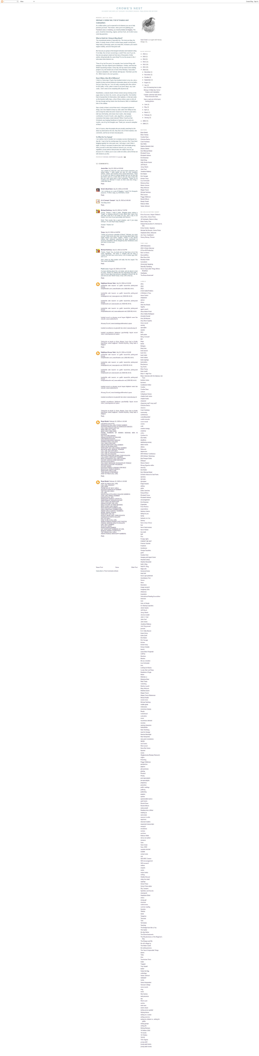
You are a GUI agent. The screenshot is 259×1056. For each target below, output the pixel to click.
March (146, 112)
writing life (143, 1026)
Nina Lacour (144, 194)
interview (143, 598)
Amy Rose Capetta (146, 321)
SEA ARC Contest (146, 858)
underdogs (144, 973)
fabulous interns (145, 511)
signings (143, 881)
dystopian (143, 481)
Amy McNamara (145, 318)
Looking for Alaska (146, 667)
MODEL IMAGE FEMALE (108, 512)
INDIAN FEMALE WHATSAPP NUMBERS (113, 533)
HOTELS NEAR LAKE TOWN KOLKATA (113, 515)
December (147, 72)
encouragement (145, 500)
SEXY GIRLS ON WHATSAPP (110, 502)
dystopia (143, 479)
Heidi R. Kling (145, 566)
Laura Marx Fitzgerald (147, 651)
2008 (144, 123)
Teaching (143, 925)
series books (144, 872)
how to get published (147, 575)
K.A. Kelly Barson (146, 631)
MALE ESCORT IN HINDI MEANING (112, 505)
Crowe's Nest (129, 8)
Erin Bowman (144, 158)
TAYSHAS (144, 923)
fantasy (143, 520)
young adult (144, 1042)
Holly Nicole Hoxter (146, 162)
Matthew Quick (145, 690)
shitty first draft (145, 879)
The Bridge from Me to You (148, 927)
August (146, 82)
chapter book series (146, 396)
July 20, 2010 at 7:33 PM (119, 210)
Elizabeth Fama (145, 153)
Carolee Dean (145, 137)
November (147, 74)
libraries (143, 658)
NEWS (143, 741)
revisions (143, 833)
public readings (145, 787)
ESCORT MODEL (106, 466)
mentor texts (144, 700)
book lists (143, 353)
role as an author (145, 838)
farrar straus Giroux (146, 523)
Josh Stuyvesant (146, 626)
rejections (143, 819)
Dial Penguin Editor (146, 458)
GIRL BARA (104, 486)
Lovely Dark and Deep (147, 670)
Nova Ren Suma (145, 748)
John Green (144, 621)
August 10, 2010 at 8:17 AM (117, 269)
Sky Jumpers (144, 888)
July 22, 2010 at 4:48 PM (112, 232)
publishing (143, 792)
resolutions (144, 828)
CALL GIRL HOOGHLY (107, 485)
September (147, 80)
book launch (144, 350)
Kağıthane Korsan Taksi (108, 283)
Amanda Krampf (145, 316)
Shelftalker (144, 273)
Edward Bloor (144, 493)
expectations (144, 509)
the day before (145, 932)
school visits (144, 854)
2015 (144, 56)
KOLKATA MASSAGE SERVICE (110, 440)
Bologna (143, 346)
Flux (142, 536)
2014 (144, 59)
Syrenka (143, 909)
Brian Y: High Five (146, 373)
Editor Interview (145, 490)
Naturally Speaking (146, 266)
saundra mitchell (145, 849)
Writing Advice (145, 1012)
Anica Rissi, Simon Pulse (148, 217)
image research (145, 587)
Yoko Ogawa (144, 1039)
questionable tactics (146, 799)
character (143, 401)
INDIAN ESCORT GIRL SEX (109, 503)
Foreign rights (145, 539)
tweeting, (110, 30)
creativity (143, 431)
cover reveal (144, 421)
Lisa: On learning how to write (152, 87)
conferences (144, 414)
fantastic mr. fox (145, 518)
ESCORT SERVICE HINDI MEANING (112, 460)
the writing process (146, 948)
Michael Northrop (106, 210)
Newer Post (99, 567)
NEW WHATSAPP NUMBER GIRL (111, 508)
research (143, 826)
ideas (142, 582)
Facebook (99, 30)
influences (144, 592)
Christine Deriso (145, 139)
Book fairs (144, 348)
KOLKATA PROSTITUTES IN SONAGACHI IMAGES (116, 426)
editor (142, 488)
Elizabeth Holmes (146, 155)
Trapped (143, 964)
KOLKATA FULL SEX (107, 497)
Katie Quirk (144, 635)
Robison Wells (145, 204)
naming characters (146, 725)
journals (143, 628)
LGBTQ (143, 654)
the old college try (146, 943)
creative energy (145, 428)
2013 (144, 62)
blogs (142, 341)
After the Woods (145, 304)
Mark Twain (144, 681)
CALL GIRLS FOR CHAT (108, 443)
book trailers (144, 357)
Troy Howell (144, 966)
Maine (142, 674)
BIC (142, 339)
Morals (143, 711)
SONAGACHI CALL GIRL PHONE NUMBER (114, 425)
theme (142, 952)
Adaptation (144, 297)
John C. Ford (144, 617)
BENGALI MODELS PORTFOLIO (111, 530)
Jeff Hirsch (144, 164)
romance (143, 840)
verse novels (144, 987)
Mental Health (145, 697)
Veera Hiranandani (146, 982)
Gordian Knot (144, 555)
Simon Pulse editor (146, 886)
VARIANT (143, 978)
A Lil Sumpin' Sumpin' (108, 200)
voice (142, 991)
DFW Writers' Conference (148, 454)
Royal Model (105, 421)
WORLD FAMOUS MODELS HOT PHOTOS (114, 521)
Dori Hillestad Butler (146, 151)
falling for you (145, 513)
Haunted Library (145, 559)
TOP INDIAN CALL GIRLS (109, 532)
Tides (142, 955)
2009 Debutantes (146, 246)
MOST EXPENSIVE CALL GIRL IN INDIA (113, 458)
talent (142, 914)
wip (142, 998)
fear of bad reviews (146, 527)
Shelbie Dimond (145, 877)
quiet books (144, 801)
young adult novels (146, 1046)
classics (143, 408)
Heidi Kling (144, 160)
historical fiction (145, 571)
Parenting (143, 759)
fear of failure (144, 529)
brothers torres (145, 380)
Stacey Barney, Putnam (148, 237)
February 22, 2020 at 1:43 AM (118, 481)
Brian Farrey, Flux (146, 221)
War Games (144, 994)
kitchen (143, 642)
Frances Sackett (145, 543)
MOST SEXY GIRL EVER (108, 431)
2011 (144, 67)
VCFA (142, 980)
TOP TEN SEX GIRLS (107, 491)
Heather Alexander (146, 562)
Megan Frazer (145, 190)
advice (142, 300)
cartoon (143, 391)
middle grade (144, 704)
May (145, 107)
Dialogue (143, 460)
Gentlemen (144, 548)
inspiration (144, 594)
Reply (102, 183)
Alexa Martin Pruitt (146, 311)
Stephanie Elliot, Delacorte (148, 232)
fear (142, 525)
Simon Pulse (144, 884)
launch (142, 649)
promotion (143, 785)
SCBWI (143, 851)
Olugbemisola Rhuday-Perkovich (150, 755)
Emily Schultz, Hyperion (148, 228)
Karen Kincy (144, 633)
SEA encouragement (147, 861)
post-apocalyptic (145, 778)
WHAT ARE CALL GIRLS (108, 429)
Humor (142, 580)
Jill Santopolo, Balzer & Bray (149, 219)
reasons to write (145, 817)
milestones (144, 707)
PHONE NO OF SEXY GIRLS (110, 488)
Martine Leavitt (145, 686)
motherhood (144, 713)
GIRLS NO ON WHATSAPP (109, 446)
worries (143, 1003)
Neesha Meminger (146, 734)
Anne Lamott (144, 323)
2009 (144, 121)
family (142, 516)
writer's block (144, 1008)
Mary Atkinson (145, 187)
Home (117, 567)
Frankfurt (143, 546)
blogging (129, 30)
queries (143, 796)
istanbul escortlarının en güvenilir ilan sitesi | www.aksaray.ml (119, 328)
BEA (142, 332)
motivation (144, 716)
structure (143, 902)
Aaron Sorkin (144, 295)
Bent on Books (145, 252)
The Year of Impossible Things (150, 950)
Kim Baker (144, 174)
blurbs (142, 343)
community (144, 412)
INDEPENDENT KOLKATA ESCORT (112, 500)
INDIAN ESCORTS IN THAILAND (111, 437)
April (145, 110)
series (142, 870)
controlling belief (145, 417)
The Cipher (144, 930)
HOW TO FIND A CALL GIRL (109, 473)
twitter (142, 968)
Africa (142, 302)
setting (143, 874)
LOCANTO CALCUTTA (107, 423)
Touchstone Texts (146, 959)
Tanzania (143, 918)
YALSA (143, 1037)
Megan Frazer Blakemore (148, 695)
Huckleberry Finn (146, 578)
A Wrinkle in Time (146, 293)
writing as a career (146, 1014)
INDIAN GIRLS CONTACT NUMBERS (112, 511)
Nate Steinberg (145, 730)
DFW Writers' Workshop (148, 456)
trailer (142, 962)
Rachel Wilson (145, 199)
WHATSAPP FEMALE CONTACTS (111, 499)
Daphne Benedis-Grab (147, 146)
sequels (143, 868)
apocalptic (144, 327)
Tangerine (143, 916)
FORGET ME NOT (146, 541)
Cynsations (144, 262)
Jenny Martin (144, 167)
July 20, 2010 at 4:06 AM (115, 168)
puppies (143, 794)
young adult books (146, 1044)
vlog (142, 989)
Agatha (143, 307)
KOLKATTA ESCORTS (107, 461)
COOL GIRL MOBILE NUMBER (110, 496)
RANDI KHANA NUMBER (108, 527)
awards (143, 330)
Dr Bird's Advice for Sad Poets (149, 474)
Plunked (143, 773)
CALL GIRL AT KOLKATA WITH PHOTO (113, 452)
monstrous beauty (146, 709)
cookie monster (145, 419)
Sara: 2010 (144, 847)
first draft (143, 532)
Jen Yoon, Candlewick (147, 235)
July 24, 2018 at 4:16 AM (123, 283)
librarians (143, 656)
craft (142, 426)
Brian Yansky (144, 134)
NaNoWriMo (144, 727)
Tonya (103, 232)
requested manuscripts (147, 824)
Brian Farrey (144, 369)
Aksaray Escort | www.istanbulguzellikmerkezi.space (116, 323)
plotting (143, 771)
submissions (144, 904)
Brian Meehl (144, 132)
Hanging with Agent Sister (148, 557)
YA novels (143, 1033)
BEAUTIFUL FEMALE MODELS (110, 469)
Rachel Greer (144, 803)
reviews (143, 831)
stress (142, 897)
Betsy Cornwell (145, 337)
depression (144, 451)
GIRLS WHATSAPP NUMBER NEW (111, 509)
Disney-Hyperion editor (147, 465)
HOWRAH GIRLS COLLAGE (109, 442)
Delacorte (143, 449)
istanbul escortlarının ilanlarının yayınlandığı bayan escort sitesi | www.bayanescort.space (119, 333)
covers (143, 424)
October (146, 77)
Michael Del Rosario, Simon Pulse (151, 230)
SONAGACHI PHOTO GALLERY (110, 517)
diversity (143, 467)
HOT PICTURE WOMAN (108, 436)
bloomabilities (145, 255)
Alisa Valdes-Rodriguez (147, 314)
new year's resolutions (147, 739)
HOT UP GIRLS (105, 518)
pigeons (143, 766)
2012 (144, 64)
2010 (144, 69)
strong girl (143, 900)
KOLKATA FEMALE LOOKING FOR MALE (113, 467)
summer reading (145, 907)
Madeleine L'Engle (146, 672)
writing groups (145, 1023)
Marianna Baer (145, 183)
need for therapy (145, 732)
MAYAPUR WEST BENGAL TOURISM (112, 449)
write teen (143, 1005)
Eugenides (144, 504)
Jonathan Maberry (146, 171)
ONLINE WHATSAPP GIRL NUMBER (112, 445)
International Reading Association (150, 596)
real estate (144, 815)
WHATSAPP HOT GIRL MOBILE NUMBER (113, 448)
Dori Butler (144, 470)
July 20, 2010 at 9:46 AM (123, 200)
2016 (144, 54)
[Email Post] (124, 157)
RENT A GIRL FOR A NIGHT (109, 506)
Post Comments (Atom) (111, 571)
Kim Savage (144, 176)
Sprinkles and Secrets (147, 891)
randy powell (144, 808)
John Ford (143, 169)
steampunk (144, 893)
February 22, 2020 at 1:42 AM (118, 421)
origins (142, 757)
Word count (144, 1001)
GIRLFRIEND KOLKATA (108, 439)
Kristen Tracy (145, 178)
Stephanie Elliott (145, 895)
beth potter (144, 334)
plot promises (145, 769)
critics (142, 433)
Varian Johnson (145, 206)
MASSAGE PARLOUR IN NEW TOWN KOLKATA (115, 455)
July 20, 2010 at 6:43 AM (120, 189)
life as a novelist (145, 661)
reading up (144, 812)
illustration (144, 585)
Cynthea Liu (144, 435)
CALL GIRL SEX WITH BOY (109, 451)
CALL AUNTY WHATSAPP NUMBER (112, 457)
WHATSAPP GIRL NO (107, 514)
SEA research (145, 863)
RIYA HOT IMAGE (106, 526)
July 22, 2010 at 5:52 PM (119, 250)
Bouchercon (144, 364)
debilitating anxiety (146, 442)
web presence (145, 996)
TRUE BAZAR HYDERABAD (109, 472)
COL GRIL (104, 492)
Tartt (142, 920)
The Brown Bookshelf (147, 275)
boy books (144, 367)
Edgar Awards (145, 483)
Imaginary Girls (145, 589)
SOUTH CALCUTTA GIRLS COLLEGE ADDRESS (115, 494)
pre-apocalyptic (145, 780)
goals (142, 552)
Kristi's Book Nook (107, 189)
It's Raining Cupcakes (147, 605)
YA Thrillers (144, 1035)
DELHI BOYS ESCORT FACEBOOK (112, 464)
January (146, 117)
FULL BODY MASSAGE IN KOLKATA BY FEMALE (116, 463)
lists (142, 665)
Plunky (143, 776)
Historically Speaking (147, 264)
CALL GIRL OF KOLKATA (108, 454)
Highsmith (143, 569)
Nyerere (143, 750)
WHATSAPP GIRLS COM (108, 470)
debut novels (144, 444)
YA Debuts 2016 (145, 1030)
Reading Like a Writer (147, 810)
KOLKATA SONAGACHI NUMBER (111, 489)
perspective (144, 764)
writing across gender (147, 1010)
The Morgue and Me (146, 941)
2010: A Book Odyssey (147, 248)
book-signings (145, 360)
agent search (144, 309)
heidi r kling (144, 564)
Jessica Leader (145, 615)
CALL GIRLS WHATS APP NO (110, 428)
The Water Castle (146, 945)
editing (142, 486)
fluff (142, 534)
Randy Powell (145, 201)
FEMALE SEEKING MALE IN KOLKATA (113, 523)
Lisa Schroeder (145, 180)
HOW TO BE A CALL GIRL (109, 520)
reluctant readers (145, 822)
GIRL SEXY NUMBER (107, 524)
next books (144, 743)
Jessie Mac (104, 168)
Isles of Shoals (145, 603)
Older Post (134, 567)
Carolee (143, 387)
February (147, 115)
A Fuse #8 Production (147, 250)
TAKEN (143, 911)
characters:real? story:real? (149, 403)
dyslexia (143, 477)
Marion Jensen (145, 185)
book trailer (144, 355)
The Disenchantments (147, 934)
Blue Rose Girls (145, 257)
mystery (143, 723)
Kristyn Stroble (145, 647)
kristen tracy (144, 644)
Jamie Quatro (145, 608)
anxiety (143, 325)
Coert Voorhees (145, 141)
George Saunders (146, 550)
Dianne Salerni (145, 148)
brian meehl (144, 371)
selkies (143, 865)
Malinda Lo (144, 677)
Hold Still (143, 573)
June (146, 104)
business (143, 382)
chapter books (145, 398)
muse (142, 718)
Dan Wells (144, 144)
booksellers (144, 362)
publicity (143, 789)
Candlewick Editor (146, 385)
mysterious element (146, 720)
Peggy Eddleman (146, 197)
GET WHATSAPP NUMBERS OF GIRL (112, 529)
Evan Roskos (145, 506)
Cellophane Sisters (146, 394)
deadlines (143, 440)
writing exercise (145, 1017)
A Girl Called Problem (147, 291)
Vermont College (145, 985)
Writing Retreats (145, 1028)
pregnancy (144, 782)
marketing (143, 684)
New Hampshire (145, 736)
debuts (143, 447)
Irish (142, 601)
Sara (142, 842)
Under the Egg (145, 971)
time (142, 957)
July (145, 85)
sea (142, 856)
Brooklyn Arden (145, 259)
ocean (142, 753)
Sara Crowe (144, 40)
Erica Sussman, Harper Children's (150, 214)
